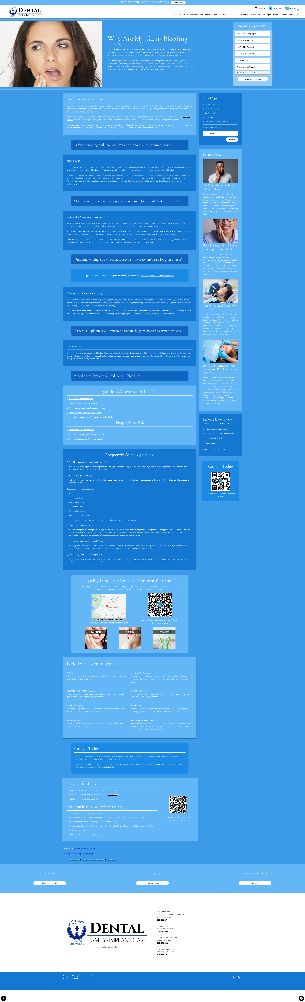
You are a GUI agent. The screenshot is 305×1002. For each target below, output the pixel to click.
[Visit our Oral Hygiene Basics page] (164, 648)
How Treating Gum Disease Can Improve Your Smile (220, 247)
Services (208, 14)
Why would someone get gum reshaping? (86, 439)
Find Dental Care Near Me (215, 449)
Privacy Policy (67, 978)
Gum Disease (210, 117)
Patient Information (195, 14)
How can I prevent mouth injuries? (83, 403)
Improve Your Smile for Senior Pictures (219, 433)
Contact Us (293, 14)
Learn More (178, 2)
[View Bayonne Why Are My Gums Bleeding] (51, 86)
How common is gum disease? (81, 429)
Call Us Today (278, 8)
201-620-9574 (174, 764)
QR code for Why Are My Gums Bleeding (78, 853)
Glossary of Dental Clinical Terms (109, 790)
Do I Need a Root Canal (214, 113)
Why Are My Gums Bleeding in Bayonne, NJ (157, 275)
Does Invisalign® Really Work (216, 429)
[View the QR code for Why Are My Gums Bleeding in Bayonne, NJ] (160, 616)
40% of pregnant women (84, 559)
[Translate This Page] (301, 998)
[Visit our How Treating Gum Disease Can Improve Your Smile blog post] (220, 242)
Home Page (112, 795)
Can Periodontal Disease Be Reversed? (220, 307)
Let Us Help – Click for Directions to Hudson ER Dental (108, 622)
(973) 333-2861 (162, 954)
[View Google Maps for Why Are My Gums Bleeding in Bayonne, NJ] (109, 620)
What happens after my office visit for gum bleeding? (90, 417)
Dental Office (210, 443)
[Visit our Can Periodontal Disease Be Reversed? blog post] (220, 302)
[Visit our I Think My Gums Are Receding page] (130, 648)
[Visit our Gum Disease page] (96, 648)
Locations (261, 8)
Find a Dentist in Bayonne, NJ (216, 127)
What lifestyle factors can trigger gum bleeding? (88, 408)
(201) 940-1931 (162, 943)
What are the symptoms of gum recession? (86, 434)
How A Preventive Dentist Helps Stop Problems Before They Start (220, 369)
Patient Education (258, 14)
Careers (284, 14)
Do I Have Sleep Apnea (213, 108)
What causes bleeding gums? (81, 398)
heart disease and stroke (83, 111)
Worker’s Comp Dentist (223, 14)
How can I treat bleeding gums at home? (85, 412)
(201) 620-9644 (162, 931)
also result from (88, 489)
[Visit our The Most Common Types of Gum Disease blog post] (220, 182)
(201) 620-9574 (117, 69)
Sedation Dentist (241, 14)
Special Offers (272, 14)
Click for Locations (50, 883)
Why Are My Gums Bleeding (84, 848)
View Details (87, 830)
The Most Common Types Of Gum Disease (218, 187)
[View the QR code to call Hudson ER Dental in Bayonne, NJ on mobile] (220, 490)
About (182, 14)
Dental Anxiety (210, 104)
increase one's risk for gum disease (113, 223)
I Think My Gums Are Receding (216, 121)
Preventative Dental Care (214, 438)
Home (175, 14)
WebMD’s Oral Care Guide (85, 799)
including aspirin (140, 239)
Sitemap (75, 978)
